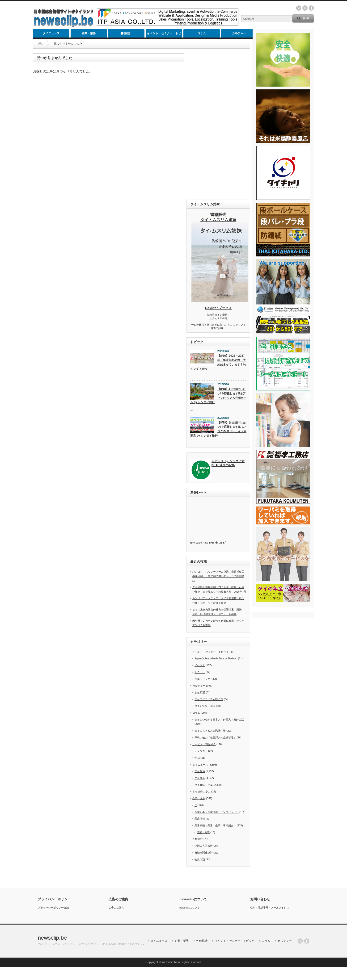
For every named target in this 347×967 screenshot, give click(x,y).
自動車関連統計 (204, 852)
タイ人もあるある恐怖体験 (210, 730)
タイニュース (51, 33)
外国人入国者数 (204, 845)
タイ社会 (200, 778)
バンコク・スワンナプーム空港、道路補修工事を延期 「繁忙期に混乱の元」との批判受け (218, 576)
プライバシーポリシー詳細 (53, 907)
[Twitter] (300, 941)
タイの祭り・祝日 (205, 705)
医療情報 (200, 818)
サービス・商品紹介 (204, 744)
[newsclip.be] (63, 26)
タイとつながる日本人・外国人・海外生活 (219, 719)
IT (196, 805)
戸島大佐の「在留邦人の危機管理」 (215, 737)
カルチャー (239, 33)
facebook (311, 8)
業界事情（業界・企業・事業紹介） (215, 825)
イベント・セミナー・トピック (164, 35)
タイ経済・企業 (204, 784)
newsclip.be (52, 937)
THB (211, 542)
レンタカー (201, 750)
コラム (201, 33)
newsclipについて (189, 907)
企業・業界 (89, 33)
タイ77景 (200, 692)
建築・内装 (203, 832)
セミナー (200, 672)
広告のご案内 (116, 907)
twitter (305, 8)
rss (298, 8)
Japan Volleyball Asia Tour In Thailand (216, 658)
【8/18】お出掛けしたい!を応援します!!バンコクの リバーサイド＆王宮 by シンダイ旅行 (218, 429)
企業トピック (202, 679)
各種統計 (126, 33)
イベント (200, 665)
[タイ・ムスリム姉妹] (219, 301)
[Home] (40, 43)
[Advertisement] (218, 124)
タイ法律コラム (201, 791)
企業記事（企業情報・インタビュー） (217, 812)
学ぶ (197, 757)
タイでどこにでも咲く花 (209, 699)
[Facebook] (306, 941)
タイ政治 (200, 771)
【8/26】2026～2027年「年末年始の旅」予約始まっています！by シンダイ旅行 (218, 362)
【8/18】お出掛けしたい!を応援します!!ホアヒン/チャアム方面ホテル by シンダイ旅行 (218, 395)
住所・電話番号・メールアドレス (269, 907)
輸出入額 (200, 859)
